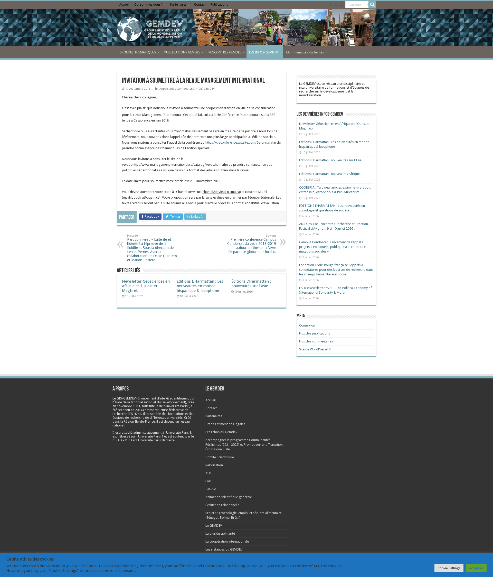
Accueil (124, 4)
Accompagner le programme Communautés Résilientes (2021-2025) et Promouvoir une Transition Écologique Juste (244, 444)
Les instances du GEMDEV (223, 549)
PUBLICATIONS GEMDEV (182, 52)
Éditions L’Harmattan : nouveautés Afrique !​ (330, 174)
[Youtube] (341, 5)
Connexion (307, 325)
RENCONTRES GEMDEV (224, 52)
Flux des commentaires (316, 341)
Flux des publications (314, 333)
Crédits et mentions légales (225, 424)
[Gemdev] (246, 29)
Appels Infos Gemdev (173, 88)
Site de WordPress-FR (315, 349)
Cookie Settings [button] (449, 568)
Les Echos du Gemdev (221, 432)
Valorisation (214, 465)
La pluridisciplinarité (220, 533)
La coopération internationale (227, 541)
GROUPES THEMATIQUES (137, 52)
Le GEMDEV (213, 525)
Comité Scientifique (219, 457)
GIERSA (210, 489)
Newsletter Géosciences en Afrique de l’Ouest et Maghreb (146, 286)
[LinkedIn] (336, 5)
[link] (128, 406)
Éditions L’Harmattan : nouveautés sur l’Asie (251, 283)
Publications (219, 4)
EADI (209, 481)
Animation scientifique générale (228, 497)
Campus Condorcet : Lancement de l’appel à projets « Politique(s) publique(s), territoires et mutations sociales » (333, 246)
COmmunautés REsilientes (305, 52)
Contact (199, 4)
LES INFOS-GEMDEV (263, 52)
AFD (208, 473)
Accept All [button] (476, 568)
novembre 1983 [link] (128, 406)
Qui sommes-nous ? (148, 4)
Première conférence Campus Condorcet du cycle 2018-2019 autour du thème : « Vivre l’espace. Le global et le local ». (251, 244)
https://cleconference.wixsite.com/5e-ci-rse (237, 142)
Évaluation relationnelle (222, 505)
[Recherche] (372, 4)
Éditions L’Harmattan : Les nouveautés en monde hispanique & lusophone (200, 286)
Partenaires (178, 4)
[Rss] (331, 5)
